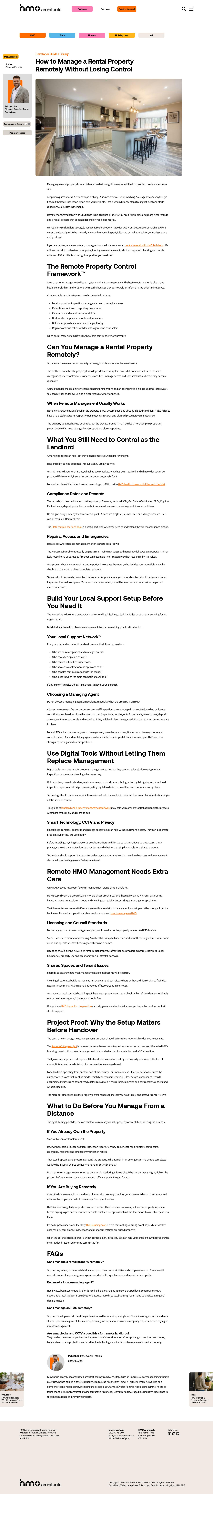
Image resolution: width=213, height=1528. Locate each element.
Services (105, 9)
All (151, 35)
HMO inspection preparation (76, 1006)
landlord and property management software (86, 808)
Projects (82, 9)
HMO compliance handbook (67, 527)
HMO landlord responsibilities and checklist (141, 484)
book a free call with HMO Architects (144, 245)
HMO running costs (96, 1225)
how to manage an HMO (123, 913)
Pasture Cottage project (64, 1046)
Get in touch (11, 112)
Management (11, 56)
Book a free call (127, 9)
